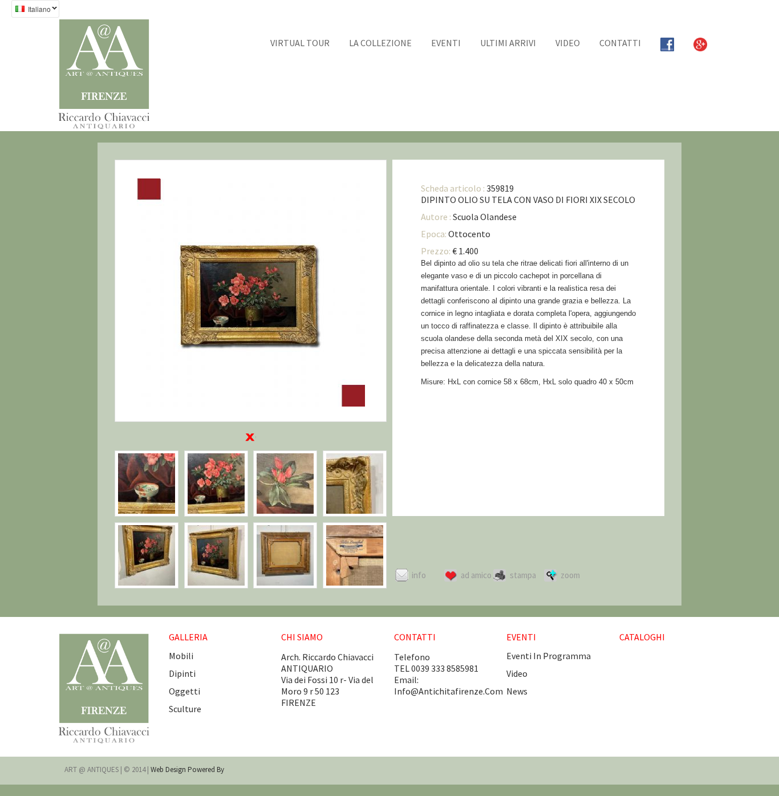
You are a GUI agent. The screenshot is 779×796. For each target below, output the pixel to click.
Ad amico (476, 575)
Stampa (523, 575)
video (517, 673)
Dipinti (182, 673)
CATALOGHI (642, 637)
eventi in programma (548, 655)
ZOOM (570, 575)
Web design (169, 769)
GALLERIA (188, 637)
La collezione (380, 42)
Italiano (31, 10)
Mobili (181, 655)
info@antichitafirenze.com (448, 691)
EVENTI (446, 42)
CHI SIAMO (302, 637)
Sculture (185, 708)
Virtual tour (300, 42)
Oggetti (184, 691)
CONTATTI (620, 42)
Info (419, 575)
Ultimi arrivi (508, 42)
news (517, 691)
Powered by (206, 769)
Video (567, 42)
